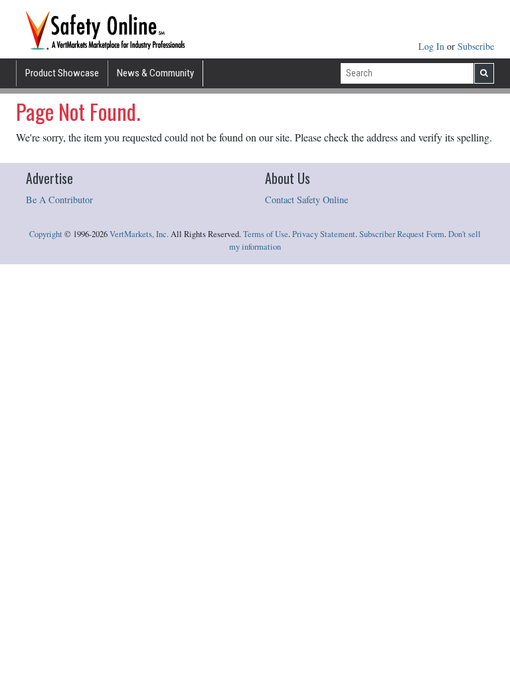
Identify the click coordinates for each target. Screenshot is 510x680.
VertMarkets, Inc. (139, 234)
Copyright (45, 234)
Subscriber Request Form (401, 234)
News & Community (155, 73)
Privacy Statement (323, 234)
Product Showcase (62, 73)
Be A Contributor (59, 199)
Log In (432, 46)
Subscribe (476, 46)
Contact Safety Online (306, 199)
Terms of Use (265, 234)
